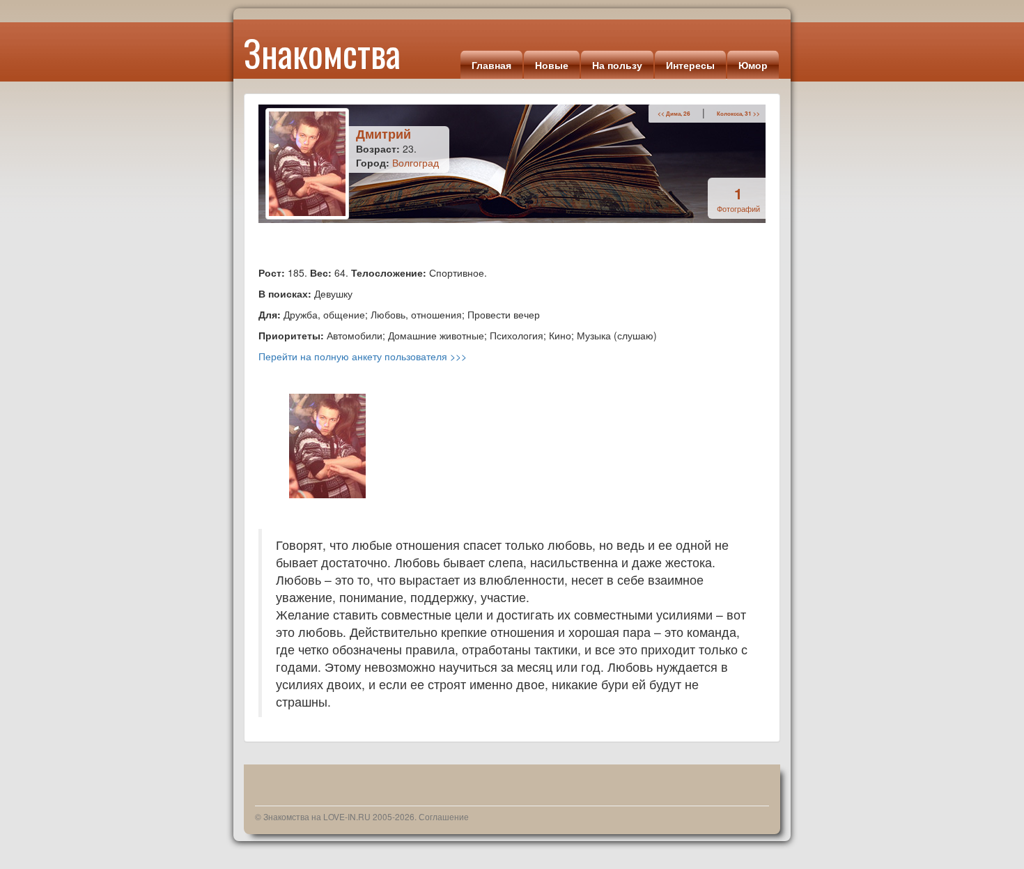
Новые (551, 65)
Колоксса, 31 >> (738, 113)
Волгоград (415, 162)
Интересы (690, 65)
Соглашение (444, 816)
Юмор (753, 65)
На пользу (617, 65)
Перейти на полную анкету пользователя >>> (362, 356)
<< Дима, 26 (674, 113)
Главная (491, 65)
